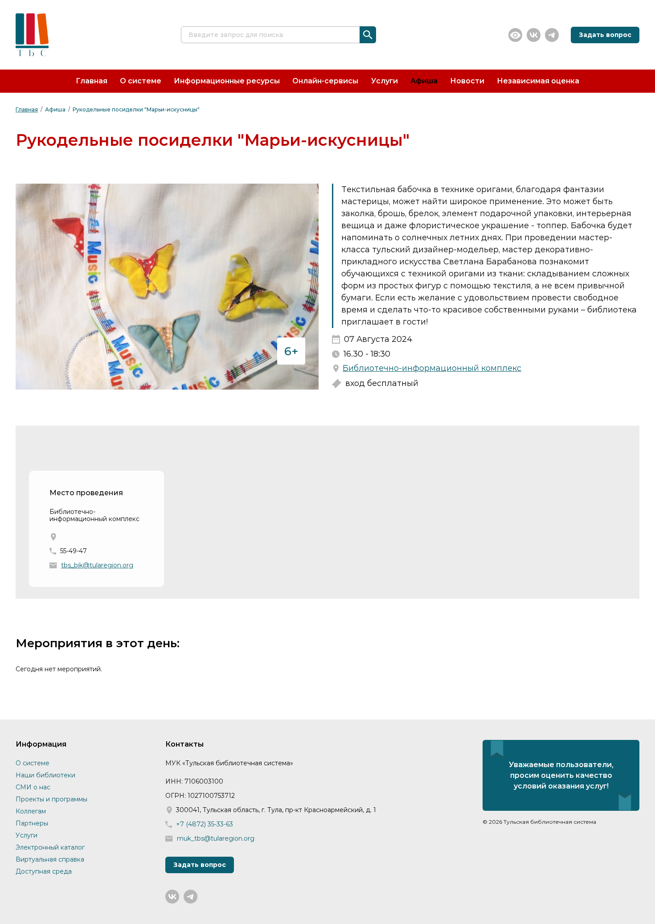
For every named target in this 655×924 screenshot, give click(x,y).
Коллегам (31, 811)
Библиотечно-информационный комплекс (432, 368)
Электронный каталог (50, 847)
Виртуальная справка (50, 859)
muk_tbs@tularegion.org (215, 838)
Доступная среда (44, 871)
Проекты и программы (51, 799)
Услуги (384, 81)
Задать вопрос (605, 35)
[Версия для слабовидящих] (515, 35)
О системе (140, 81)
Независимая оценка (538, 81)
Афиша (424, 81)
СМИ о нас (33, 787)
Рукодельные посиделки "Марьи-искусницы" (136, 109)
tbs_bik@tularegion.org (97, 565)
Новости (467, 81)
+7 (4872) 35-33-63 (204, 824)
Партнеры (32, 823)
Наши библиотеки (45, 775)
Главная (91, 81)
